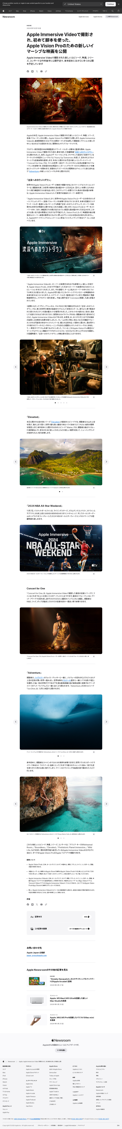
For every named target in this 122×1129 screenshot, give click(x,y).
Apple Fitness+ (31, 1096)
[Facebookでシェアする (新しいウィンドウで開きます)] (28, 71)
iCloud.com (30, 1076)
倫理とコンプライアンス (104, 1100)
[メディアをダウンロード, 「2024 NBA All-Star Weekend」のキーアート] (93, 573)
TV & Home (6, 1091)
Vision (5, 1085)
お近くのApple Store (55, 1069)
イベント (98, 1103)
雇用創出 (98, 1106)
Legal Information (70, 1125)
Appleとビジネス (77, 1069)
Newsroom (9, 16)
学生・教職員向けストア (79, 1087)
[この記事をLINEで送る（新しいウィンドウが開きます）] (32, 71)
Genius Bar (53, 1072)
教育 (97, 1072)
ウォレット (5, 1109)
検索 (113, 16)
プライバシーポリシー (43, 1125)
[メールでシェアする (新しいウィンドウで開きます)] (41, 71)
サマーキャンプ (53, 1082)
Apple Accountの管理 (32, 1069)
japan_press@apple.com (37, 956)
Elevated (55, 422)
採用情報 (98, 1096)
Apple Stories (97, 17)
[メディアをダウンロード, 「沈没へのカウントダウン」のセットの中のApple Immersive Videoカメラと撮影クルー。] (93, 397)
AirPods (5, 1088)
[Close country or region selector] (118, 4)
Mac (4, 1072)
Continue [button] (110, 4)
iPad (4, 1076)
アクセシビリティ (100, 1069)
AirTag (5, 1095)
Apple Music (30, 1090)
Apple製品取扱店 (35, 1119)
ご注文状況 (52, 1101)
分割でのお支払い (54, 1095)
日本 (118, 1125)
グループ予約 (52, 1079)
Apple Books (30, 1103)
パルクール (66, 680)
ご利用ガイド (52, 1104)
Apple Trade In (54, 1091)
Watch (5, 1082)
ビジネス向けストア (78, 1072)
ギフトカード (6, 1101)
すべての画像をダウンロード (78, 929)
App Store (29, 1106)
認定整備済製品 (53, 1088)
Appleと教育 (76, 1080)
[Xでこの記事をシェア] (37, 71)
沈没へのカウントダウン (84, 152)
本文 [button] (85, 917)
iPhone (5, 1079)
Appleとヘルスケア (78, 1095)
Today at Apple (54, 1076)
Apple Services (84, 17)
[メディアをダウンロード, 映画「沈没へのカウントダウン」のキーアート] (93, 275)
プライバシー (99, 1079)
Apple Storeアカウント (32, 1072)
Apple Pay (6, 1112)
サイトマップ (81, 1125)
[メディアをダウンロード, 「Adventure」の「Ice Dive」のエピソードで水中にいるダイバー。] (93, 752)
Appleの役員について (102, 1093)
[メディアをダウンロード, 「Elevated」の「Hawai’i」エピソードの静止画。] (93, 487)
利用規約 (53, 1125)
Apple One (29, 1084)
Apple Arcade (30, 1093)
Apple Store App (54, 1085)
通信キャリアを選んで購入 (56, 1098)
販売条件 (60, 1125)
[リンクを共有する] (46, 71)
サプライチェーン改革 (101, 1082)
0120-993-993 (77, 1119)
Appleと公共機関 (77, 1103)
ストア (4, 1069)
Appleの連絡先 (100, 1109)
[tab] (55, 402)
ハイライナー (39, 678)
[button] (83, 4)
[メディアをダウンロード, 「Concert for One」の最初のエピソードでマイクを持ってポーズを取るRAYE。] (93, 656)
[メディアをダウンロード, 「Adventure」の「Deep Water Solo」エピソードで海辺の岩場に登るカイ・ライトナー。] (93, 834)
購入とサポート (77, 1084)
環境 (97, 1076)
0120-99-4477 (104, 1119)
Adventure (34, 171)
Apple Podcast (31, 1100)
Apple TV (29, 1087)
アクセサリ (5, 1098)
